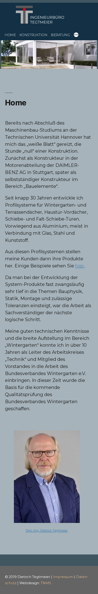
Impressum (63, 577)
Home (10, 35)
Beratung (60, 35)
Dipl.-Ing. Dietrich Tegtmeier (47, 530)
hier (79, 266)
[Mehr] (76, 35)
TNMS (46, 583)
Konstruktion (33, 35)
